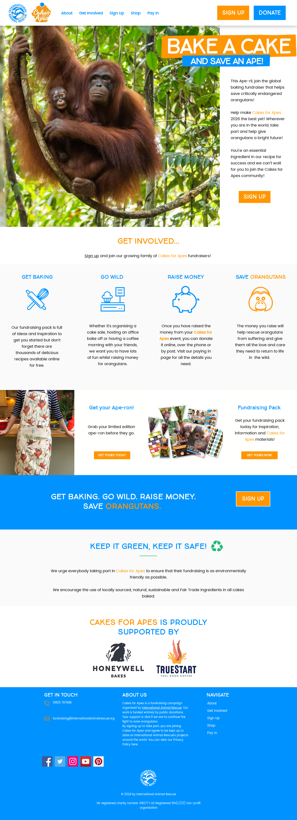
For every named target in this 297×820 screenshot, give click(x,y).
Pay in (212, 733)
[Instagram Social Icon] (73, 761)
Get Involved (217, 711)
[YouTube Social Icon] (85, 761)
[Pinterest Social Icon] (98, 761)
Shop (211, 725)
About (212, 703)
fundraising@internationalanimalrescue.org (84, 718)
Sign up (92, 256)
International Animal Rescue (162, 708)
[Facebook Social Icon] (47, 761)
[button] (67, 13)
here (134, 744)
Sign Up (213, 718)
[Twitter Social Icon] (60, 761)
